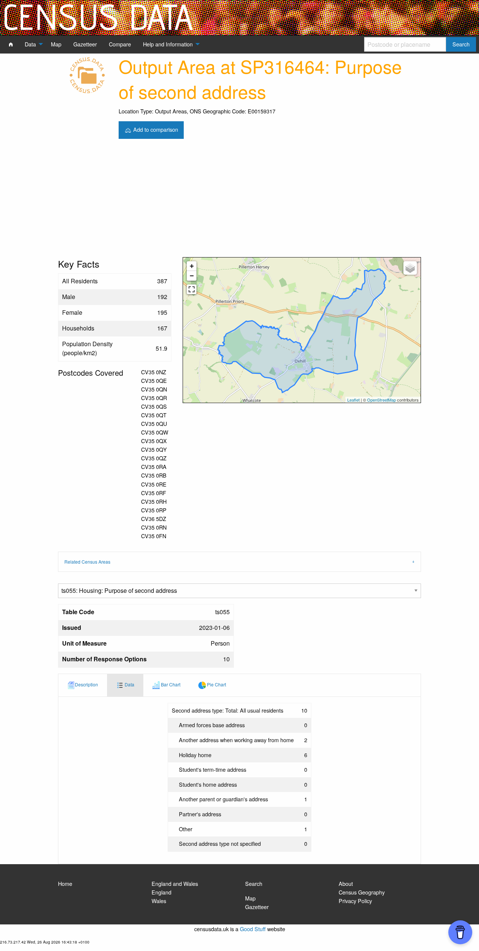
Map (250, 898)
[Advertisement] (239, 201)
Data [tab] (128, 684)
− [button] (192, 276)
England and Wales (175, 883)
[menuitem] (11, 44)
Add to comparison (155, 129)
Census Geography (362, 892)
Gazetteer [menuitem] (85, 44)
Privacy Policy (355, 901)
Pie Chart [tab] (216, 684)
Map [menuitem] (56, 44)
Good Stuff (253, 929)
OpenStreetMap (381, 400)
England (161, 892)
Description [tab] (86, 684)
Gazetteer (257, 907)
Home (65, 883)
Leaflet (353, 400)
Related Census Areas (87, 561)
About (346, 883)
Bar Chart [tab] (170, 684)
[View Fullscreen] (191, 289)
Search (253, 883)
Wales (159, 901)
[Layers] (410, 268)
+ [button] (192, 266)
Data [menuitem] (30, 44)
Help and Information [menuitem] (168, 44)
